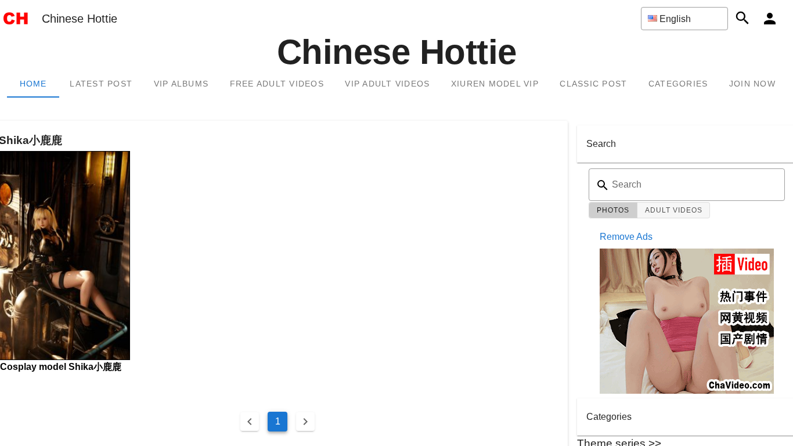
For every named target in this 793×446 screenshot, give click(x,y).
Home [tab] (33, 83)
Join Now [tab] (752, 83)
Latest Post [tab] (101, 83)
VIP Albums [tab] (181, 83)
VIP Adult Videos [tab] (387, 83)
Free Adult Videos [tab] (277, 83)
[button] (684, 18)
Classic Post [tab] (593, 83)
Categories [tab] (678, 83)
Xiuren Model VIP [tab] (495, 83)
